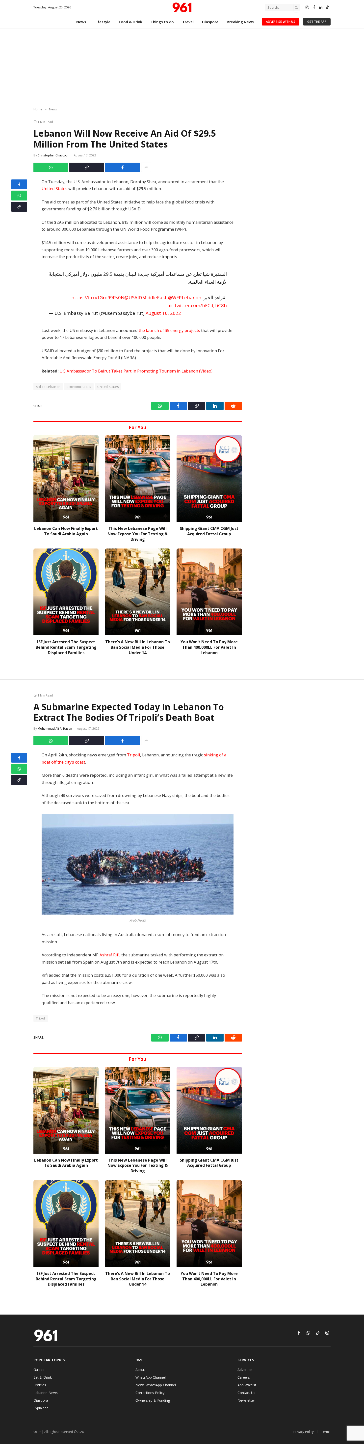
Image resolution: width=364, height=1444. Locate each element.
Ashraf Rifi (109, 955)
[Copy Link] (86, 167)
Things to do (162, 21)
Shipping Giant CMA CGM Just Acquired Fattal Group (209, 531)
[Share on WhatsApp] (50, 167)
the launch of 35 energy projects (169, 330)
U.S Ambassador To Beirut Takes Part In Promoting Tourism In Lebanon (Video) (135, 371)
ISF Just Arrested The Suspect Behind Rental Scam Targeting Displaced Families (66, 647)
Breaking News (240, 21)
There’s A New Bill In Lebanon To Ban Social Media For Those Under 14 (137, 647)
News (81, 21)
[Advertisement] (182, 68)
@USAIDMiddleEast (145, 297)
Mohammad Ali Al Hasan (55, 728)
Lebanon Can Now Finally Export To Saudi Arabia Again (66, 531)
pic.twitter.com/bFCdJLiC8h (197, 305)
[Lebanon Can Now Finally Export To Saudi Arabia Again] (66, 478)
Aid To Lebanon (48, 386)
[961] (182, 7)
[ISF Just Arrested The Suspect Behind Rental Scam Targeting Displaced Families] (66, 591)
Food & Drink (130, 21)
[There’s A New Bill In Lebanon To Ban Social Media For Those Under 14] (137, 591)
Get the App (316, 22)
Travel (188, 21)
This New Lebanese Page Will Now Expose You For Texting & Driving (137, 534)
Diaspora (210, 21)
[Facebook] (19, 184)
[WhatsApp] (19, 195)
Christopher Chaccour (53, 155)
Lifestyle (102, 21)
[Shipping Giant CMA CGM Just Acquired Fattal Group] (209, 478)
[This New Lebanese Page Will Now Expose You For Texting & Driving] (137, 478)
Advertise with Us (280, 22)
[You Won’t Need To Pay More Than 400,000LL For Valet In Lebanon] (209, 591)
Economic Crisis (79, 386)
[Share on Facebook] (122, 167)
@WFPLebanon (184, 297)
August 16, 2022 (163, 313)
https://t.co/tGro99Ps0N (97, 297)
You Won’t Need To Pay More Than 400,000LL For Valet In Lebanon (209, 647)
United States (54, 188)
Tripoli (133, 755)
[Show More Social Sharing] (146, 167)
